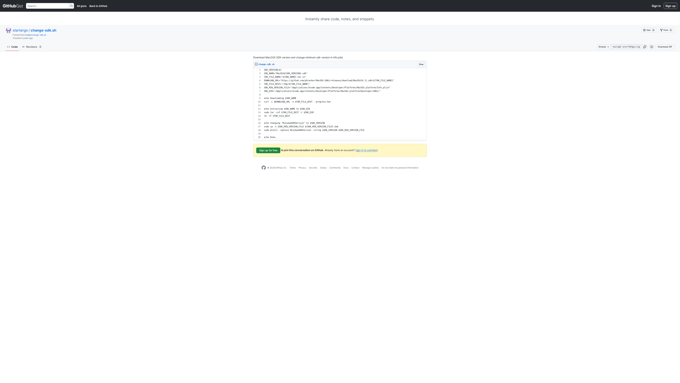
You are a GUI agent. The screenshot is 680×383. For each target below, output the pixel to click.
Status (323, 167)
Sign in (656, 6)
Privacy (302, 167)
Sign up (670, 6)
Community (335, 167)
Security (313, 167)
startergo (20, 30)
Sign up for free (268, 150)
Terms (293, 167)
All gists (82, 5)
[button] (645, 46)
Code (14, 46)
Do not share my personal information (400, 167)
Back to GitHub (98, 5)
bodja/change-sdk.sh (35, 35)
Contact (355, 167)
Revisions (33, 46)
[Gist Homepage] (13, 6)
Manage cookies (370, 167)
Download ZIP (665, 46)
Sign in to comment (366, 150)
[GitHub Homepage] (264, 167)
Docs (346, 167)
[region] (340, 103)
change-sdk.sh (43, 30)
